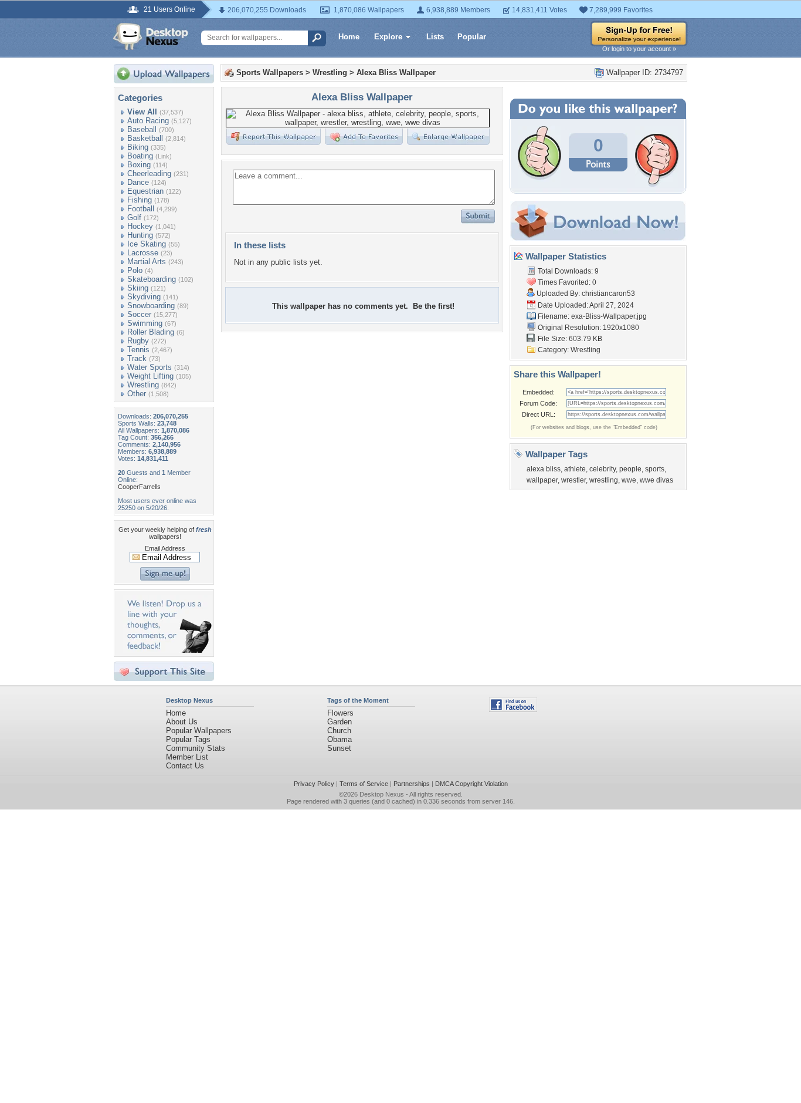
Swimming (144, 323)
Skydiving (144, 296)
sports (654, 469)
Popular (471, 36)
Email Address (165, 548)
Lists (435, 36)
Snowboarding (151, 305)
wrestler (573, 480)
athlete (575, 469)
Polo (134, 270)
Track (137, 358)
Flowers (340, 713)
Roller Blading (150, 332)
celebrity (602, 469)
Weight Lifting (150, 376)
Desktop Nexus (381, 794)
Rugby (138, 340)
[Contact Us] (167, 650)
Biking (137, 147)
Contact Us (185, 765)
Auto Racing (148, 120)
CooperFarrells (139, 486)
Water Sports (149, 367)
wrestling (603, 480)
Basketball (145, 138)
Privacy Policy (314, 783)
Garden (339, 721)
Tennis (138, 349)
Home (348, 36)
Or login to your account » (639, 48)
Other (136, 393)
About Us (182, 721)
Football (140, 208)
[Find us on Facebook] (513, 709)
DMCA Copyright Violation (471, 783)
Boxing (139, 164)
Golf (134, 217)
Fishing (139, 199)
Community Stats (195, 748)
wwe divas (656, 480)
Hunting (140, 235)
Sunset (339, 748)
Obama (339, 739)
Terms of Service (364, 783)
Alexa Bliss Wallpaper (396, 72)
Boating (140, 155)
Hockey (140, 226)
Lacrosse (142, 252)
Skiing (137, 288)
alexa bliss (544, 469)
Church (339, 730)
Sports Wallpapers (269, 72)
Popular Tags (188, 739)
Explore (388, 36)
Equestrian (145, 191)
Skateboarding (151, 279)
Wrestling (143, 384)
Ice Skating (146, 244)
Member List (187, 757)
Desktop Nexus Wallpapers (150, 36)
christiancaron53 (608, 293)
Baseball (142, 129)
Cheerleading (149, 173)
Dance (138, 182)
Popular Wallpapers (199, 730)
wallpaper (542, 480)
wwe (629, 480)
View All (142, 111)
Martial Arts (146, 261)
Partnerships (411, 783)
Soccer (139, 314)
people (630, 469)
